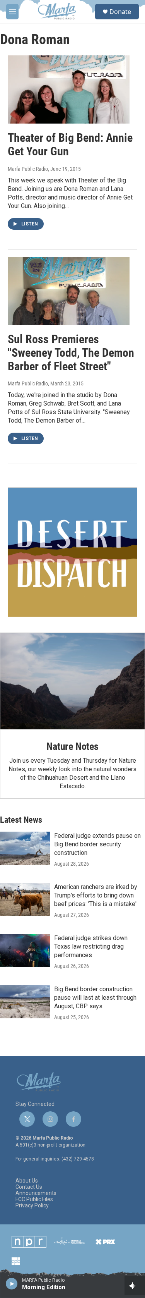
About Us (26, 1181)
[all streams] (135, 1285)
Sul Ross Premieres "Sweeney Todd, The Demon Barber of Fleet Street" (71, 352)
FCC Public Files (34, 1199)
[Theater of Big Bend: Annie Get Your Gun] (69, 89)
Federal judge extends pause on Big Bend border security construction (97, 844)
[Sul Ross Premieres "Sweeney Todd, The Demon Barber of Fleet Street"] (69, 291)
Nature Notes (72, 746)
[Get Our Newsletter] (72, 552)
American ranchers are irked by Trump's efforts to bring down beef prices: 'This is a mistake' (95, 895)
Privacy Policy (32, 1206)
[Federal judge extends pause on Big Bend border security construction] (25, 848)
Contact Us (28, 1187)
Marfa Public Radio (28, 169)
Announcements (35, 1193)
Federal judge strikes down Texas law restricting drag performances (91, 946)
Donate (120, 11)
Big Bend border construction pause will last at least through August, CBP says (95, 997)
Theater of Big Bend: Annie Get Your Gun (70, 144)
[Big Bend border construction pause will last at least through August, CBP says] (25, 1001)
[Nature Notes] (72, 681)
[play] (12, 1283)
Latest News (21, 820)
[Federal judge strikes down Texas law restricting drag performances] (25, 950)
